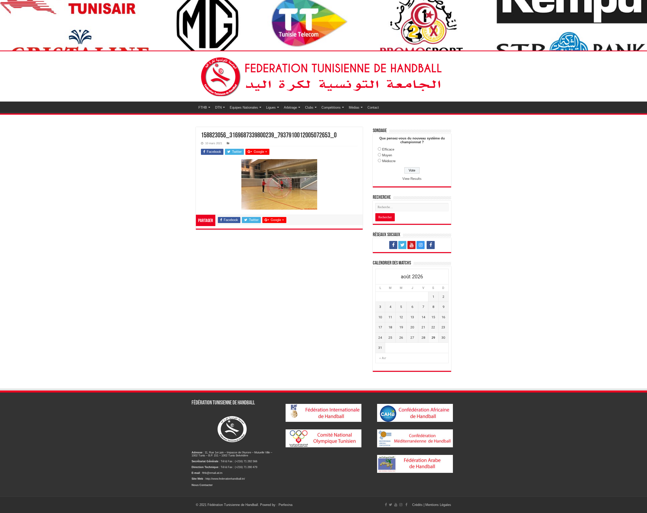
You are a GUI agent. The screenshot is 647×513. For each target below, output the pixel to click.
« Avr (382, 358)
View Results (412, 179)
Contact (373, 107)
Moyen (387, 155)
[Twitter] (402, 245)
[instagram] (421, 245)
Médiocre (389, 161)
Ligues (271, 107)
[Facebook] (393, 245)
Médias (354, 107)
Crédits (418, 505)
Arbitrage (290, 107)
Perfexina (285, 505)
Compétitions (331, 107)
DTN (218, 107)
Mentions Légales (438, 505)
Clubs (309, 107)
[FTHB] (323, 76)
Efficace (388, 149)
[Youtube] (411, 245)
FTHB (202, 107)
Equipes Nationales (244, 107)
